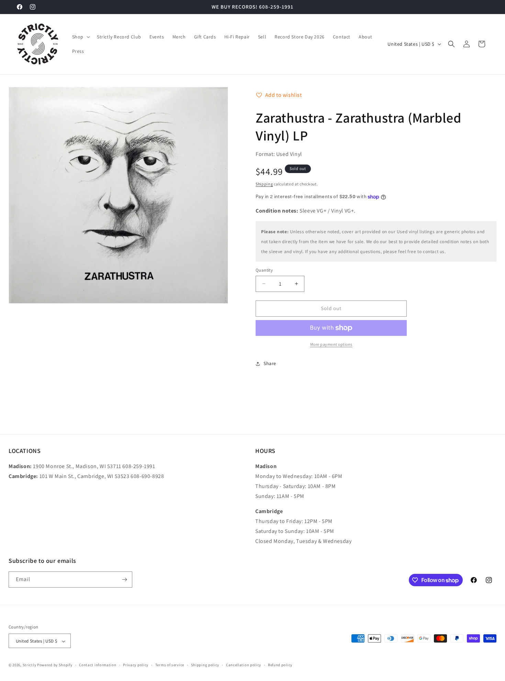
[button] (80, 37)
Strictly (29, 665)
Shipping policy (205, 664)
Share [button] (269, 363)
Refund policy (280, 664)
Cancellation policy (243, 664)
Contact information (97, 664)
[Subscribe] (124, 579)
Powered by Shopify (54, 665)
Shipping (264, 183)
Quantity (264, 270)
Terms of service (169, 664)
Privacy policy (135, 664)
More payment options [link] (331, 344)
